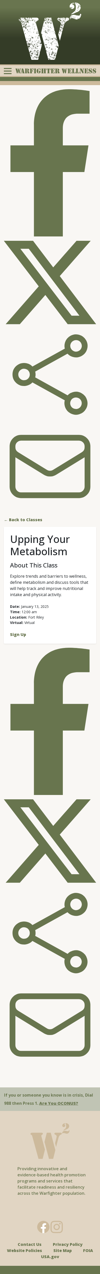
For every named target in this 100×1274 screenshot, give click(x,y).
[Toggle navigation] (50, 70)
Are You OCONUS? (58, 1103)
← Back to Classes (23, 519)
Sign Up (18, 634)
